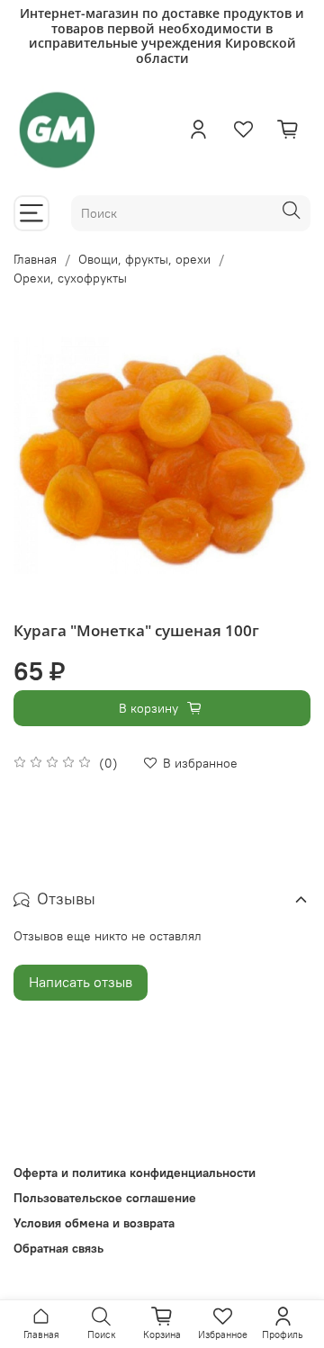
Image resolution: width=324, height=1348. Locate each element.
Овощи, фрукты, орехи (144, 259)
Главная (35, 259)
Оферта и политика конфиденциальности (135, 1172)
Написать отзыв (80, 982)
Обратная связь (59, 1248)
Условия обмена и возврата (94, 1223)
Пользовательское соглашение (105, 1198)
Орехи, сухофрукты (70, 278)
